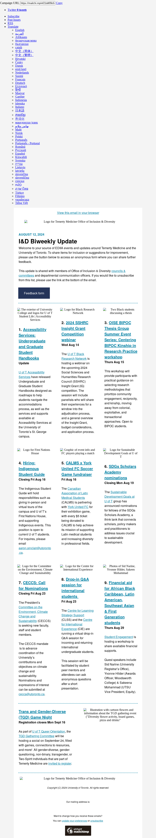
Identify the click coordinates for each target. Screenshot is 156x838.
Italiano (19, 106)
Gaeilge (20, 96)
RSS (10, 23)
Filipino (20, 196)
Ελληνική (21, 86)
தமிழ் (18, 184)
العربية (19, 33)
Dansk (19, 65)
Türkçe (19, 192)
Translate (13, 26)
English (19, 30)
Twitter (17, 9)
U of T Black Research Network (74, 356)
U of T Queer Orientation (48, 731)
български (22, 44)
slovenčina (21, 174)
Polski (19, 136)
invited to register (59, 763)
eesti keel (20, 69)
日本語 (19, 110)
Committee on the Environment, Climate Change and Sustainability (33, 614)
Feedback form (34, 293)
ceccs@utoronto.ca (32, 694)
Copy (59, 3)
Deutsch (20, 82)
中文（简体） (24, 51)
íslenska (20, 103)
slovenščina (22, 177)
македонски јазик (26, 122)
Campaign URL (9, 3)
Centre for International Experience (76, 624)
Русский (20, 150)
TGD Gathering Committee (36, 736)
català (18, 47)
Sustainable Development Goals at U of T (119, 496)
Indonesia (21, 100)
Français (20, 79)
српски (19, 181)
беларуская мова (26, 40)
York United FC (78, 507)
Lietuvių (20, 167)
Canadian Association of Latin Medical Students (74, 493)
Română (20, 146)
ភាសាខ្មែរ (20, 114)
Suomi (19, 76)
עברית (19, 163)
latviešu (19, 170)
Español (20, 153)
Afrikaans (21, 37)
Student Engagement (118, 637)
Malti (18, 129)
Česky (19, 62)
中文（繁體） (24, 55)
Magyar (20, 93)
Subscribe (13, 16)
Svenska (20, 160)
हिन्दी (18, 89)
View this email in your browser (78, 212)
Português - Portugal (27, 143)
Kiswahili (21, 157)
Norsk (19, 133)
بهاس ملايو (22, 126)
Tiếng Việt (21, 203)
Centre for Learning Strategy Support (77, 612)
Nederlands (22, 72)
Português (21, 139)
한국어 (19, 118)
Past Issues (14, 19)
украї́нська (22, 199)
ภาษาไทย (21, 188)
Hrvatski (20, 58)
